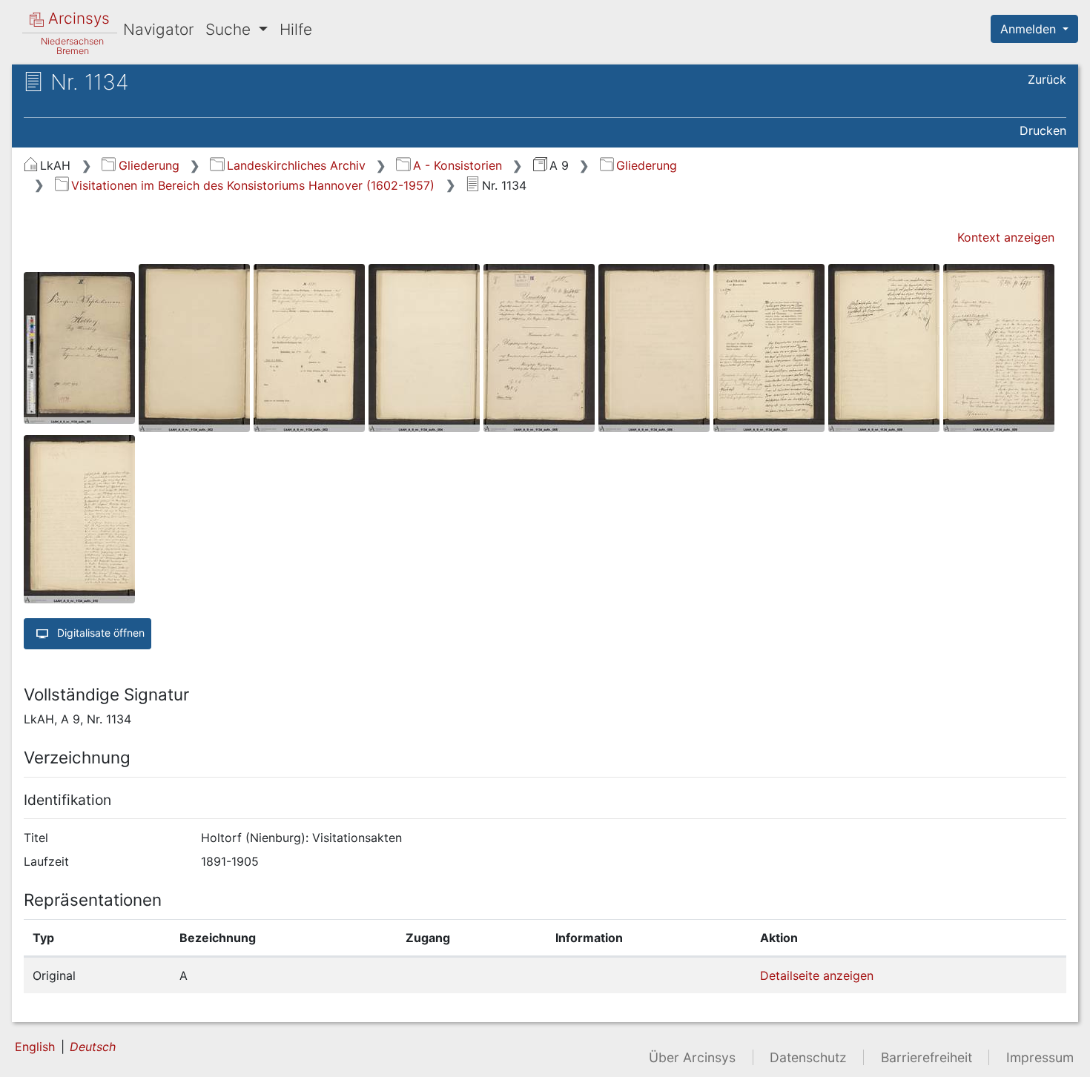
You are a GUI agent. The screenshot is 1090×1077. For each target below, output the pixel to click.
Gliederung (149, 165)
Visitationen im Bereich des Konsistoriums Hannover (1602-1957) (253, 185)
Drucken (1043, 130)
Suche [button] (230, 29)
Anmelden (1030, 28)
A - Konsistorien (457, 165)
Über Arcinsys (692, 1057)
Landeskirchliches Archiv (296, 165)
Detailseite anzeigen (816, 975)
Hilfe (296, 29)
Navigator (158, 29)
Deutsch (93, 1046)
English (35, 1046)
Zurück (1047, 79)
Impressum (1040, 1057)
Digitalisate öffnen (99, 632)
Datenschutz (808, 1057)
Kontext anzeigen (1005, 237)
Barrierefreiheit (926, 1057)
